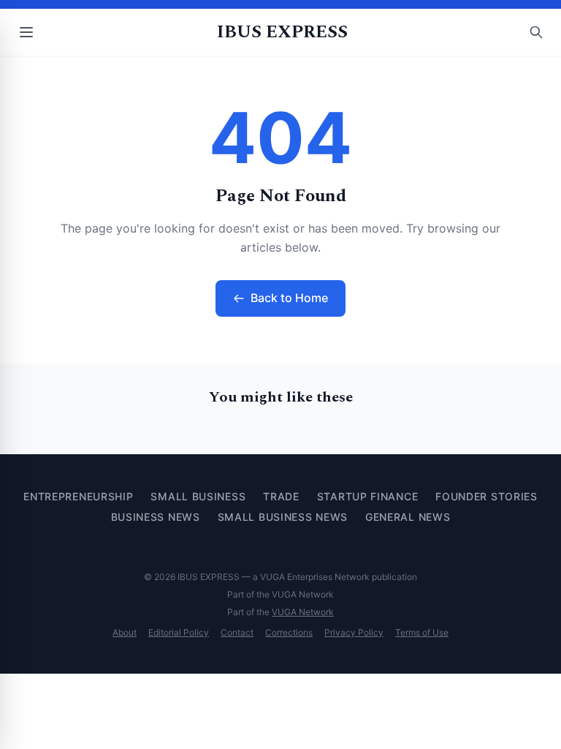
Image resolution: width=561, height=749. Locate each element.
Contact (237, 632)
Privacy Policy (353, 632)
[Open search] (536, 32)
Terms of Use (422, 632)
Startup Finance (368, 496)
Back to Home (289, 297)
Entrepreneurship (78, 496)
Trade (281, 496)
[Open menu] (26, 32)
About (124, 632)
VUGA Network (303, 611)
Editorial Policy (178, 632)
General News (407, 517)
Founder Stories (486, 496)
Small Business (197, 496)
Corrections (289, 632)
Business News (155, 517)
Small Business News (283, 517)
